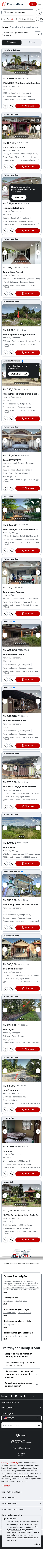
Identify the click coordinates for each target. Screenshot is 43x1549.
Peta (33, 42)
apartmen (29, 1288)
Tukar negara (7, 1413)
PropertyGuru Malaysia (11, 1492)
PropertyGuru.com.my (9, 1463)
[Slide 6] (25, 72)
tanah (15, 1289)
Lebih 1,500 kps (22, 1336)
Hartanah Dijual (8, 1497)
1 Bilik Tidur (15, 1325)
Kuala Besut (8, 1301)
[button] (4, 27)
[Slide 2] (17, 72)
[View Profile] (21, 50)
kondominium (18, 1288)
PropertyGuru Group (10, 1402)
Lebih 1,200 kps (8, 1336)
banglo (6, 1289)
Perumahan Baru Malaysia (12, 1509)
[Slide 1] (15, 72)
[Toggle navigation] (39, 4)
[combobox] (20, 12)
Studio (5, 1325)
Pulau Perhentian (21, 1301)
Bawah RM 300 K (24, 1313)
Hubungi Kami (7, 1407)
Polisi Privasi (16, 1530)
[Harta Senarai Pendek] (38, 56)
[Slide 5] (23, 72)
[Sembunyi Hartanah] (32, 56)
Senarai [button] (13, 42)
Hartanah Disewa (8, 1503)
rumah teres (8, 1288)
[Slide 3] (19, 72)
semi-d (36, 1288)
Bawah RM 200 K (9, 1313)
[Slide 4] (21, 72)
